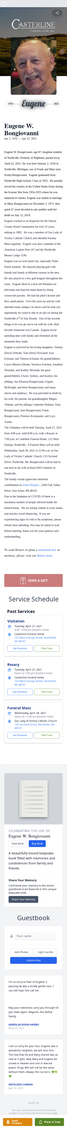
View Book (18, 843)
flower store (44, 555)
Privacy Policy (23, 1113)
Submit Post (33, 960)
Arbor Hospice (31, 484)
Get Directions (20, 648)
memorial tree (47, 549)
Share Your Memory (23, 899)
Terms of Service (43, 1113)
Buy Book (37, 843)
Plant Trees (47, 648)
